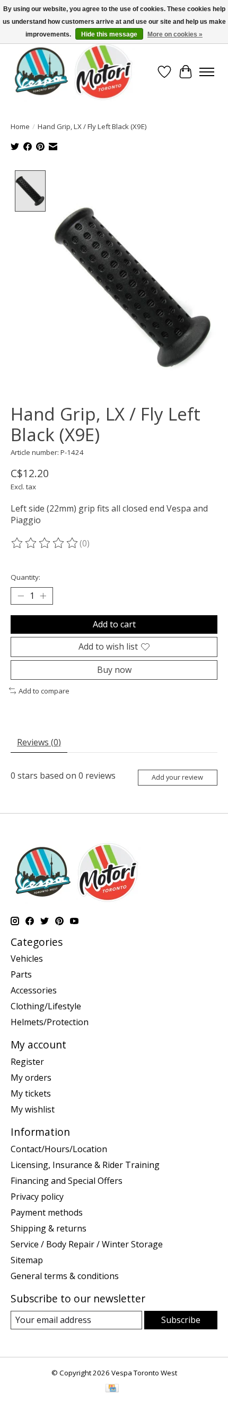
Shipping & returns (48, 1228)
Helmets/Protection (50, 1022)
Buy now (114, 670)
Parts (21, 974)
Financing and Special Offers (66, 1181)
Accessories (34, 990)
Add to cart (114, 624)
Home (20, 126)
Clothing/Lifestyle (46, 1006)
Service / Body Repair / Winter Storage (87, 1244)
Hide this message (109, 34)
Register (27, 1062)
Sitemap (27, 1260)
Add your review (177, 777)
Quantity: (25, 577)
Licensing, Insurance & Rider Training (85, 1165)
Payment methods (47, 1212)
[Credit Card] (112, 1389)
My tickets (31, 1093)
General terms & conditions (65, 1276)
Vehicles (27, 958)
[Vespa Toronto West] (73, 72)
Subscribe (180, 1320)
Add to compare (44, 691)
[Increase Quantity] (43, 596)
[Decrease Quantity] (21, 596)
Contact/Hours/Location (59, 1149)
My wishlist (33, 1109)
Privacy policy (37, 1196)
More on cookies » (175, 34)
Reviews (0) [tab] (39, 742)
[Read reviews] (45, 543)
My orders (31, 1077)
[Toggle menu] (206, 72)
